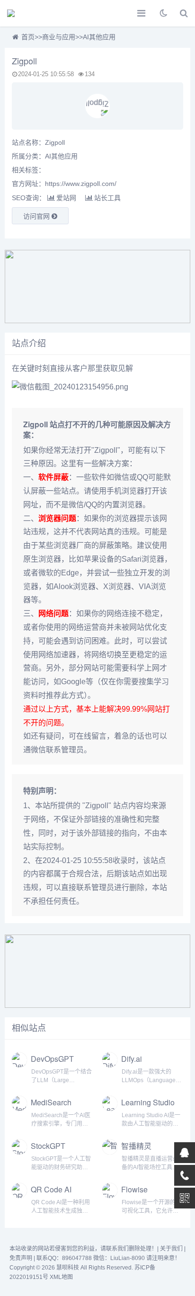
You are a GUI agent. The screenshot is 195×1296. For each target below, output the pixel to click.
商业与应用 (58, 37)
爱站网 (66, 198)
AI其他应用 (99, 37)
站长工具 (107, 198)
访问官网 (37, 216)
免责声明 (20, 1258)
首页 (28, 37)
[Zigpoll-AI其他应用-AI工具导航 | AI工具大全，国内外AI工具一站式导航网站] (40, 13)
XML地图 (61, 1277)
